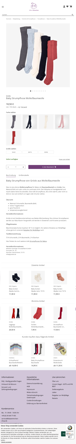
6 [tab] (39, 91)
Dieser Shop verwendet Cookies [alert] (12, 426)
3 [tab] (34, 91)
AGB (28, 386)
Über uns (55, 381)
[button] (64, 6)
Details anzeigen (6, 442)
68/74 (30, 152)
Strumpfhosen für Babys (38, 241)
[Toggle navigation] (3, 7)
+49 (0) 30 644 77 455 (8, 416)
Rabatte (55, 398)
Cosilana (11, 358)
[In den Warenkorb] (7, 22)
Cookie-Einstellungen (34, 400)
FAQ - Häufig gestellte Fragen (11, 381)
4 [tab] (36, 91)
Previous (4, 283)
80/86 (46, 152)
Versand (24, 107)
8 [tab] (43, 91)
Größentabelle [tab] (24, 175)
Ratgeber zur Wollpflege (60, 395)
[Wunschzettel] (67, 6)
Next (71, 283)
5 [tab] (38, 91)
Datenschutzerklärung (34, 383)
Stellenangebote (58, 389)
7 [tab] (41, 91)
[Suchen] (73, 15)
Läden (54, 392)
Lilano (55, 358)
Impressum (31, 389)
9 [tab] (45, 91)
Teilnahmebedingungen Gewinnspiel (35, 396)
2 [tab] (32, 91)
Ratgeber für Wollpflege (31, 230)
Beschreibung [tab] (11, 175)
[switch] (70, 437)
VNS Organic (13, 286)
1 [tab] (30, 91)
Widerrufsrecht (32, 392)
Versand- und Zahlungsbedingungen (9, 388)
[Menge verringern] (8, 167)
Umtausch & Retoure (8, 384)
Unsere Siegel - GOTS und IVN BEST (62, 385)
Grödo (11, 322)
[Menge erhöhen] (23, 167)
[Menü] (73, 426)
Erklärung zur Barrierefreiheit (37, 403)
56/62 (13, 152)
